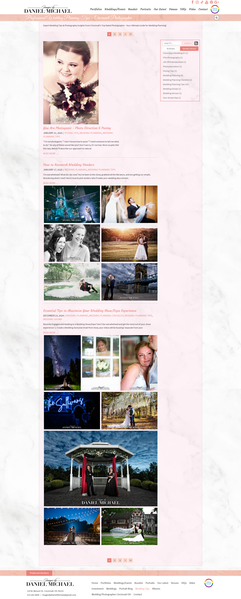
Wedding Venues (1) (172, 93)
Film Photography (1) (173, 57)
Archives (171, 48)
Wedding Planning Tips (101, 169)
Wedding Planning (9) (173, 75)
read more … (50, 153)
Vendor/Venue (189, 48)
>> (131, 34)
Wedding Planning (91, 133)
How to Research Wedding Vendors (68, 165)
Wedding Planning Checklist (106, 315)
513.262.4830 (33, 594)
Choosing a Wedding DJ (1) (175, 53)
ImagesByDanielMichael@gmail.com (59, 594)
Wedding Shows (52, 319)
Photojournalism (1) (172, 66)
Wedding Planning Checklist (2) (177, 79)
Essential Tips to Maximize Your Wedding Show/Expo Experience (89, 311)
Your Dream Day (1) (172, 97)
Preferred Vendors (39, 573)
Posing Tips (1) (170, 70)
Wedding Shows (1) (172, 88)
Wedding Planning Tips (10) (176, 84)
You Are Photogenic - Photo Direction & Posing (77, 128)
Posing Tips (72, 133)
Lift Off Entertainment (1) (174, 62)
